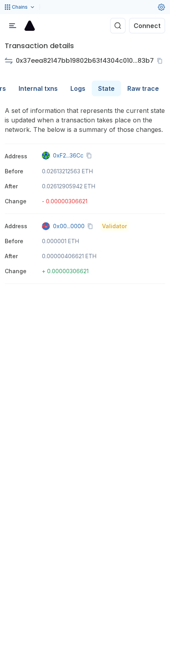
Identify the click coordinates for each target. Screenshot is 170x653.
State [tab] (106, 88)
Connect (147, 26)
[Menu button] (13, 26)
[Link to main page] (30, 26)
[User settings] (161, 7)
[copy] (161, 61)
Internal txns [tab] (38, 88)
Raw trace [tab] (143, 88)
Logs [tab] (77, 88)
